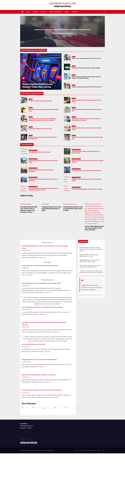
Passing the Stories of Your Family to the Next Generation (39, 359)
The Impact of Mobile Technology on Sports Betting (86, 68)
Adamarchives (62, 6)
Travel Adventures (55, 12)
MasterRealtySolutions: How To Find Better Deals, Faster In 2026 (73, 208)
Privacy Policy (82, 450)
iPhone (35, 12)
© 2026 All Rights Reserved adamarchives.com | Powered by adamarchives (37, 450)
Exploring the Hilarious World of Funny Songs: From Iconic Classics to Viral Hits (86, 119)
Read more (43, 257)
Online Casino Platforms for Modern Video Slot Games (37, 85)
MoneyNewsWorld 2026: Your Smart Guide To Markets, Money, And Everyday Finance (28, 209)
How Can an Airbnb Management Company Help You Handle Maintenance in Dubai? (43, 189)
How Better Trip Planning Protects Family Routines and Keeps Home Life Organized (91, 271)
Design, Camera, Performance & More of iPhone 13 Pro (87, 87)
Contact (74, 12)
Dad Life (43, 12)
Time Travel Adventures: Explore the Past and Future (86, 170)
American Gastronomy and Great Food (39, 152)
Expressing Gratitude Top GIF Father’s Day (40, 128)
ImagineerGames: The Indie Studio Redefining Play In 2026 (51, 208)
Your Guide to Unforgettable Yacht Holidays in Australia (87, 189)
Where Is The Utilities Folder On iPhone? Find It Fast (86, 58)
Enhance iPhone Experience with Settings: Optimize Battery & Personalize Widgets (86, 77)
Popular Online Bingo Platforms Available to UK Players (39, 374)
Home (28, 12)
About (67, 12)
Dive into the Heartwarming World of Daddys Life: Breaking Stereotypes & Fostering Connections (42, 119)
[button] (104, 12)
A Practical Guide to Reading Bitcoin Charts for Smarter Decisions (42, 390)
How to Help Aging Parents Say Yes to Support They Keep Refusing (94, 228)
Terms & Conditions (91, 450)
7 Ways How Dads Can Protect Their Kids (40, 101)
